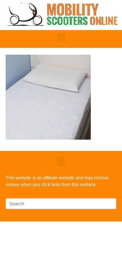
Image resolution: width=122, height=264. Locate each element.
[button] (61, 37)
